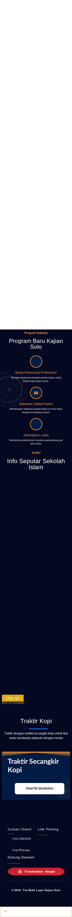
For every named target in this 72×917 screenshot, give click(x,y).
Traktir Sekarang (40, 788)
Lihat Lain (13, 698)
